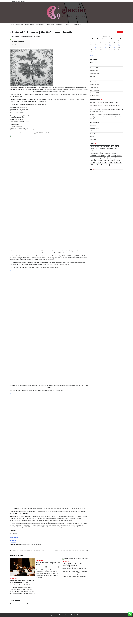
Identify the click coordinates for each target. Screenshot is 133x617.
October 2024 (94, 70)
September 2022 (94, 95)
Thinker (110, 162)
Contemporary (95, 153)
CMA (116, 148)
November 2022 (94, 93)
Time (115, 162)
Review (93, 162)
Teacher (104, 162)
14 (110, 45)
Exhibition (93, 155)
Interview (119, 155)
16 (119, 45)
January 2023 (94, 87)
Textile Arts (40, 25)
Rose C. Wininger (35, 36)
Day (102, 153)
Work (102, 165)
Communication (108, 151)
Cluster (21, 544)
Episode (114, 153)
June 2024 (93, 79)
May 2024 (93, 82)
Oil (95, 160)
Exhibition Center (17, 25)
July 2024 (92, 76)
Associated (15, 46)
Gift (109, 155)
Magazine (111, 158)
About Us (76, 25)
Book (92, 148)
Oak (30, 544)
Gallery (104, 155)
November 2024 (94, 68)
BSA (97, 148)
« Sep (91, 55)
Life (105, 158)
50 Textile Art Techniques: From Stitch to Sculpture (104, 102)
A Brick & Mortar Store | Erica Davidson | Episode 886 (72, 565)
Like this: (14, 44)
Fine (99, 155)
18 (96, 47)
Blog (116, 146)
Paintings (106, 160)
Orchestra (59, 25)
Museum (117, 158)
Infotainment (29, 25)
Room (98, 162)
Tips (120, 162)
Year (112, 165)
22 (114, 47)
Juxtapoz (99, 158)
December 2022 (94, 90)
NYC (92, 160)
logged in (20, 604)
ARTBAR (97, 146)
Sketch (68, 25)
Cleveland (110, 148)
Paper (112, 160)
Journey (93, 158)
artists (107, 146)
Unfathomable (36, 544)
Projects (118, 160)
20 (105, 47)
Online (100, 160)
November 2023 (94, 84)
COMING (99, 151)
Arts (112, 146)
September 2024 (95, 73)
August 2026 (93, 62)
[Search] (121, 25)
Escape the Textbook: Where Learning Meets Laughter (105, 114)
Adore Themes (77, 615)
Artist (17, 544)
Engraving (50, 25)
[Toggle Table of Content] (26, 42)
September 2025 (94, 65)
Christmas (102, 148)
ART (92, 146)
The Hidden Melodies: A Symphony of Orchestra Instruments (22, 581)
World (107, 165)
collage (93, 151)
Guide (113, 155)
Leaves (26, 544)
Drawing (107, 153)
